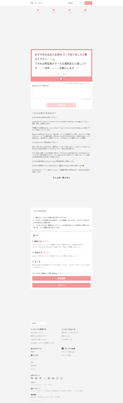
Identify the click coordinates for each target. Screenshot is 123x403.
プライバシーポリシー (37, 391)
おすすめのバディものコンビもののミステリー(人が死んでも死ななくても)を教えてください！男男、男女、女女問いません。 (61, 122)
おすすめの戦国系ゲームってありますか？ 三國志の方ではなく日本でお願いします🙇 (58, 165)
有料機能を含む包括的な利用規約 (62, 391)
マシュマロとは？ (36, 384)
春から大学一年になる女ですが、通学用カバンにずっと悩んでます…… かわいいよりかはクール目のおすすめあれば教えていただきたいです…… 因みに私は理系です (61, 147)
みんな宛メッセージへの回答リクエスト (43, 343)
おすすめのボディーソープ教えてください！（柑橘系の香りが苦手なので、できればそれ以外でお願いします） (61, 171)
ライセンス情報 (78, 391)
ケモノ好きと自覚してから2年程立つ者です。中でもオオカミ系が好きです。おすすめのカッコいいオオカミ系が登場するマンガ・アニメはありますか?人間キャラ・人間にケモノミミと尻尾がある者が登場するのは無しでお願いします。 (61, 155)
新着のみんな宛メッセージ (39, 336)
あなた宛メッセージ (37, 332)
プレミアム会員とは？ (68, 352)
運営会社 (33, 397)
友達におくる (66, 336)
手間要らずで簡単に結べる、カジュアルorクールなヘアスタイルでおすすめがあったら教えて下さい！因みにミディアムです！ (61, 129)
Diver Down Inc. (37, 400)
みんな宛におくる (67, 339)
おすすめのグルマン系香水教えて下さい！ (45, 142)
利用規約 (48, 391)
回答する (61, 105)
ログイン (88, 3)
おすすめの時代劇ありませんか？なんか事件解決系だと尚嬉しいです (53, 161)
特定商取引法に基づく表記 (45, 397)
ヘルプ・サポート (48, 384)
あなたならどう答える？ (40, 85)
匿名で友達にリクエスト (83, 83)
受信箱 (33, 352)
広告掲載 (57, 397)
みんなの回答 (69, 83)
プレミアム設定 (66, 355)
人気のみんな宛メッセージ (39, 339)
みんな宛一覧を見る (61, 177)
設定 (32, 362)
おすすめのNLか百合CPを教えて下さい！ (44, 117)
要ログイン (46, 241)
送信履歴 (35, 355)
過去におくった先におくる (70, 332)
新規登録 (61, 278)
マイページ (34, 358)
